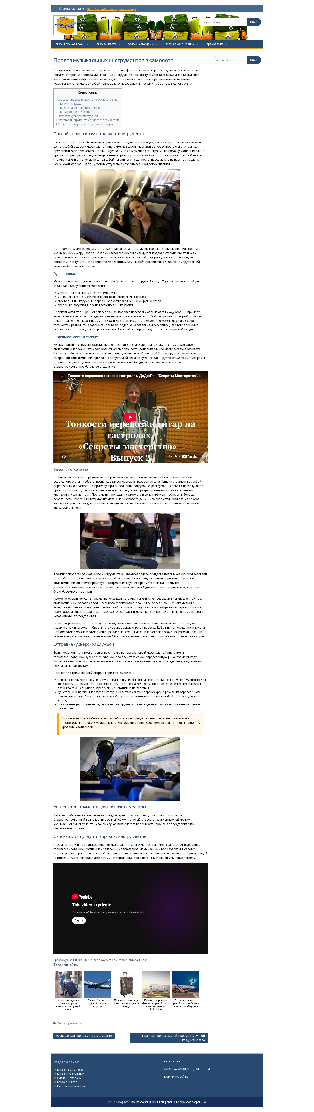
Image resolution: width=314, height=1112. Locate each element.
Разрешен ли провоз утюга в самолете (84, 1036)
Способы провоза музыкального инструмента (86, 99)
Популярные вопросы (71, 1086)
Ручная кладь (71, 103)
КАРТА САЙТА (171, 1061)
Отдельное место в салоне (80, 107)
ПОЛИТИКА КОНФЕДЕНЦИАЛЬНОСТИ (186, 1069)
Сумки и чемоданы (140, 44)
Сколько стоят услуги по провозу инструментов (87, 124)
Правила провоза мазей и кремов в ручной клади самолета (173, 1038)
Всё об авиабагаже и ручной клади (111, 9)
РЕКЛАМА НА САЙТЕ (175, 1076)
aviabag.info (121, 1102)
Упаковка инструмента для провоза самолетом (87, 120)
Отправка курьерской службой (76, 116)
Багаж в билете (105, 44)
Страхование (214, 44)
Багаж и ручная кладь (69, 44)
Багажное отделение (76, 111)
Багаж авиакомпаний (179, 44)
